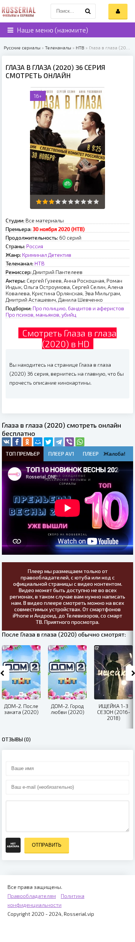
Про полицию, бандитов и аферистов (78, 308)
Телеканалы (58, 47)
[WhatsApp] (79, 441)
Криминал (34, 255)
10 (96, 201)
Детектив (59, 255)
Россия (34, 246)
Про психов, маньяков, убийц (41, 314)
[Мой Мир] (37, 441)
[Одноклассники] (27, 441)
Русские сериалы (22, 47)
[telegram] (58, 441)
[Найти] (88, 11)
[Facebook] (16, 441)
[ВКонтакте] (6, 441)
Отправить (47, 845)
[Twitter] (48, 441)
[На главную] (19, 11)
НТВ (80, 47)
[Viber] (69, 441)
